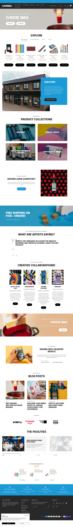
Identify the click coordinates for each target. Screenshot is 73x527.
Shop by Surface (26, 4)
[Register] (48, 510)
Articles (37, 4)
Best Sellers (24, 43)
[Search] (65, 5)
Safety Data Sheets (24, 510)
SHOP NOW (10, 27)
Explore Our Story (50, 103)
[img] (36, 469)
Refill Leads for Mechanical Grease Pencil (31, 60)
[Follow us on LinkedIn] (56, 510)
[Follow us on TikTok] (53, 510)
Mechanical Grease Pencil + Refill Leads (42, 60)
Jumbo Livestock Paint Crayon (53, 60)
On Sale (50, 43)
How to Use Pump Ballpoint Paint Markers (56, 409)
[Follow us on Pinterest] (63, 506)
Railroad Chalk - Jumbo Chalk (20, 60)
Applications (32, 4)
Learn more (47, 1)
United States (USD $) (52, 5)
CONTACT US (21, 192)
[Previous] (70, 445)
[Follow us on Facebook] (53, 506)
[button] (13, 477)
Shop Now (63, 333)
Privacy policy (26, 515)
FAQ (22, 507)
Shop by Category (18, 4)
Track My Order (17, 6)
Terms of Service (24, 509)
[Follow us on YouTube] (66, 506)
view (15, 307)
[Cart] (70, 5)
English (60, 5)
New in (43, 43)
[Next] (70, 449)
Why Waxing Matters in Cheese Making (14, 409)
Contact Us (23, 505)
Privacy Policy (23, 512)
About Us (42, 4)
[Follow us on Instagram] (60, 506)
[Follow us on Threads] (56, 506)
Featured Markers (34, 43)
